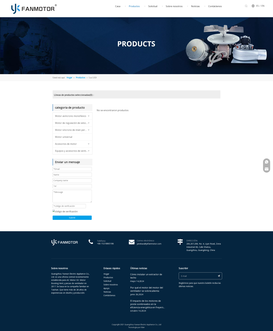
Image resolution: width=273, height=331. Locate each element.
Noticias (107, 291)
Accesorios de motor (66, 143)
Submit (72, 217)
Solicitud (107, 281)
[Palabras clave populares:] (246, 6)
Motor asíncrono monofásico (70, 116)
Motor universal (63, 136)
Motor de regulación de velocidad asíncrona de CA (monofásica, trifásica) (73, 123)
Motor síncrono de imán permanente (73, 129)
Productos (108, 277)
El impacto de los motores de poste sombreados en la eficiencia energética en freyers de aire (146, 305)
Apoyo (106, 288)
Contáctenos (109, 295)
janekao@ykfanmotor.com (149, 243)
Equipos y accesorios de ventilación (73, 150)
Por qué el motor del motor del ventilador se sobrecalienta (146, 289)
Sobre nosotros (111, 284)
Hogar (106, 274)
